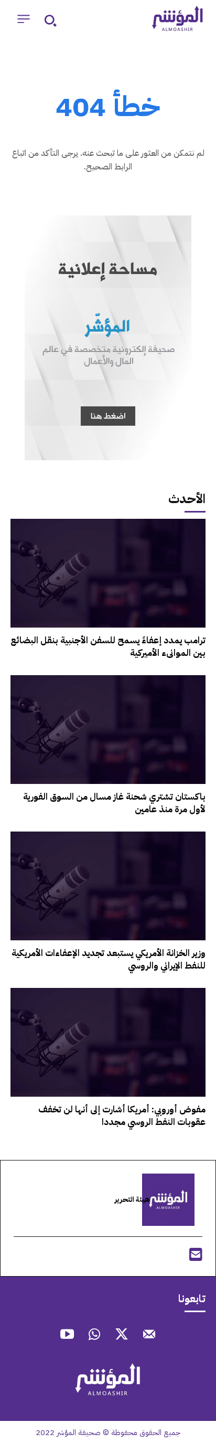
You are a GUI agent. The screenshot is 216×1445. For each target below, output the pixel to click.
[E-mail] (195, 1257)
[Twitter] (121, 1335)
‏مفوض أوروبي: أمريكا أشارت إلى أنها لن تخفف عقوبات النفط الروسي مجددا (122, 1116)
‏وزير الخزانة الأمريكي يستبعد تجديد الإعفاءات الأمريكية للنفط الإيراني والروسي (109, 959)
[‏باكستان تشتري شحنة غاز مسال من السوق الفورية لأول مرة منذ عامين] (108, 729)
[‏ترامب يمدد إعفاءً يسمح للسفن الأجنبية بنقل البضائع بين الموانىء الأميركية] (108, 573)
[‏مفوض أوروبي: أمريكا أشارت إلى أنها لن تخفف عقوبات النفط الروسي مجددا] (108, 1042)
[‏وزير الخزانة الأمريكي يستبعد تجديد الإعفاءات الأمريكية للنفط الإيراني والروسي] (108, 886)
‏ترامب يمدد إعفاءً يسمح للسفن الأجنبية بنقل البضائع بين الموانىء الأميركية (108, 646)
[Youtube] (67, 1335)
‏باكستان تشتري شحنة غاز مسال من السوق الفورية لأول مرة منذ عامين (114, 803)
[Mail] (149, 1335)
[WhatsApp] (94, 1335)
